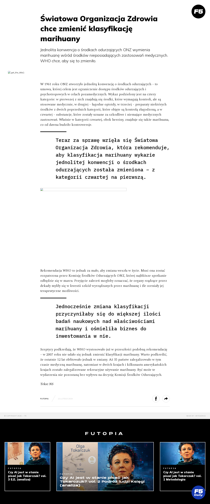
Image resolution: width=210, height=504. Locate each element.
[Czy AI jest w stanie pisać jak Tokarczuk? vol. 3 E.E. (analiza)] (27, 453)
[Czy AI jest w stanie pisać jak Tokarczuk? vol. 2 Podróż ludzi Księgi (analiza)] (105, 466)
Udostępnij (159, 398)
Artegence (200, 416)
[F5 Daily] (198, 492)
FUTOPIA (44, 398)
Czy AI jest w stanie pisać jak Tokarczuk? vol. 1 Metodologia (182, 475)
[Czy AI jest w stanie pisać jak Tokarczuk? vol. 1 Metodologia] (182, 453)
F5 (25, 416)
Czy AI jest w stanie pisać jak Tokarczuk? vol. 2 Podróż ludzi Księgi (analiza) (102, 481)
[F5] (198, 11)
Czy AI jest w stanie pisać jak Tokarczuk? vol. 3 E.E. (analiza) (27, 475)
